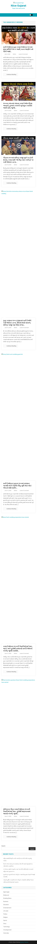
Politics (5, 914)
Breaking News (7, 898)
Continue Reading (11, 74)
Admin (14, 54)
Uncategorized (7, 930)
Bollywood (6, 895)
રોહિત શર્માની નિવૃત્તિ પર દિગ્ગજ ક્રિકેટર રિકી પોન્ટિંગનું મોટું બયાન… (17, 859)
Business (5, 901)
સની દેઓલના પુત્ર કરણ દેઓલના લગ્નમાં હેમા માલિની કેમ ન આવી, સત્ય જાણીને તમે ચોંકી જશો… (18, 49)
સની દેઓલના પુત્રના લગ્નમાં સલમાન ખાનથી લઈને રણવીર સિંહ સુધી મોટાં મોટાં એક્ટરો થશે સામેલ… (17, 485)
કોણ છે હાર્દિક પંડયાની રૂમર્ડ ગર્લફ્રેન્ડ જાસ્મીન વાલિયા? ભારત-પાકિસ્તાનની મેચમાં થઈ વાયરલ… (18, 881)
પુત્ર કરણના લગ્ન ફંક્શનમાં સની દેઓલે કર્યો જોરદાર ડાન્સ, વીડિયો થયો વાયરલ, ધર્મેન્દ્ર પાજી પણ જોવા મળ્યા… (17, 322)
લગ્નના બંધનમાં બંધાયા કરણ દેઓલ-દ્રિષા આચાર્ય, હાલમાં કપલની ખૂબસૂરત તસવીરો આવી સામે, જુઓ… (17, 105)
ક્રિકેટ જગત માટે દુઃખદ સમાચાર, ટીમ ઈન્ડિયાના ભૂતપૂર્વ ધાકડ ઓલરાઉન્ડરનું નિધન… (18, 865)
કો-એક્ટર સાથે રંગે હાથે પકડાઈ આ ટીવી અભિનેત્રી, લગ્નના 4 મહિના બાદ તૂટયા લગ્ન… (18, 870)
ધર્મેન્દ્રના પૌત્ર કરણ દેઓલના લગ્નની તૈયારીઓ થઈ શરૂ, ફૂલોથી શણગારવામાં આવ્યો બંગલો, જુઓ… (16, 811)
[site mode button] (31, 15)
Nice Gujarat (18, 5)
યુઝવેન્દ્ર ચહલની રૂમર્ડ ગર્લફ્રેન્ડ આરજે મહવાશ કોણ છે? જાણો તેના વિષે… (19, 875)
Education (6, 904)
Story (4, 923)
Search (3, 846)
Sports (5, 920)
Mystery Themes (24, 942)
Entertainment (7, 907)
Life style (5, 911)
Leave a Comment (23, 54)
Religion (5, 917)
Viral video (6, 933)
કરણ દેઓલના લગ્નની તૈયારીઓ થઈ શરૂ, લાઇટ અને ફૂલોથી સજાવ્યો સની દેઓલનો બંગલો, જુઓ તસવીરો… (18, 648)
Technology (6, 926)
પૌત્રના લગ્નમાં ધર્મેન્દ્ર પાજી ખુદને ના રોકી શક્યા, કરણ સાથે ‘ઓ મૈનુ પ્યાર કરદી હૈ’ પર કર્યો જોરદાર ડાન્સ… (18, 160)
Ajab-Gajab (6, 892)
